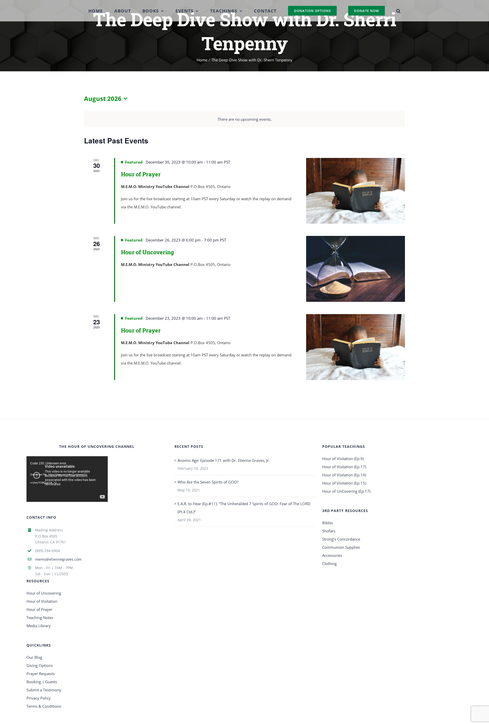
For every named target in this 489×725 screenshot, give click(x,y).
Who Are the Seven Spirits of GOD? (208, 482)
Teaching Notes (39, 617)
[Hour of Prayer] (355, 191)
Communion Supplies (341, 547)
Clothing (329, 563)
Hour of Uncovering (147, 252)
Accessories (332, 555)
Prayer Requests (40, 673)
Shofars (328, 530)
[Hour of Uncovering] (355, 269)
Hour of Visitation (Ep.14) (344, 474)
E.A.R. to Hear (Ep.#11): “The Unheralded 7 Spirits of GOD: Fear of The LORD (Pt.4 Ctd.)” (244, 507)
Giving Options (39, 665)
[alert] (244, 119)
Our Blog (34, 657)
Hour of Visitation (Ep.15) (344, 483)
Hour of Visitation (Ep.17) (344, 466)
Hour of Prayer (141, 174)
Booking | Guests (41, 681)
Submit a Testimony (43, 689)
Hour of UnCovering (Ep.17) (346, 491)
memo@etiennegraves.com (58, 559)
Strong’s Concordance (341, 539)
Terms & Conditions (43, 706)
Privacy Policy (38, 698)
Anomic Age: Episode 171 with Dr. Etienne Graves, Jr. (224, 460)
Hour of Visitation (41, 601)
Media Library (38, 625)
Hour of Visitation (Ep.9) (343, 458)
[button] (386, 10)
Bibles (327, 522)
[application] (66, 479)
